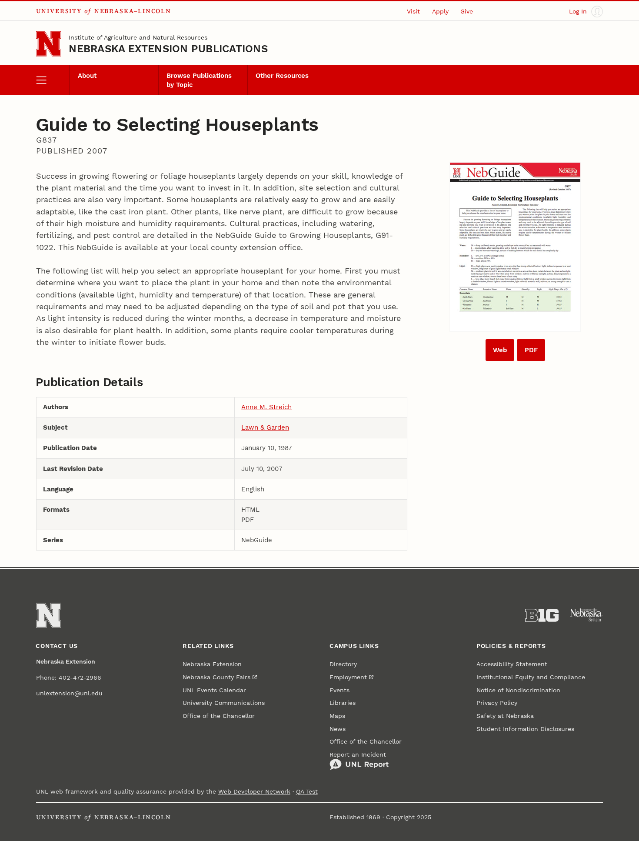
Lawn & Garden (265, 427)
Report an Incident (357, 754)
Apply (440, 11)
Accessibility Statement (511, 664)
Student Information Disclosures (525, 728)
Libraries (342, 702)
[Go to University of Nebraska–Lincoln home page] (48, 44)
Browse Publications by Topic (199, 80)
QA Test (307, 791)
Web (500, 350)
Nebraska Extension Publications (168, 48)
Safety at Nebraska (505, 715)
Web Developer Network (254, 791)
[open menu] (53, 80)
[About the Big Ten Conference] (542, 615)
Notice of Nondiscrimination (518, 690)
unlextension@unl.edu (69, 693)
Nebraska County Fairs (216, 677)
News (337, 728)
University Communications (224, 702)
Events (339, 690)
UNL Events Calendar (214, 690)
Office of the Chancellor (219, 715)
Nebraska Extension (212, 664)
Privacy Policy (496, 702)
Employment (348, 677)
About (87, 76)
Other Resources (282, 76)
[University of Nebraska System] (586, 615)
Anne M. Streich (266, 407)
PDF (531, 350)
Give (466, 11)
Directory (343, 664)
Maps (337, 715)
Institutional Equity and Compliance (530, 677)
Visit (413, 11)
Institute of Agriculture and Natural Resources (138, 37)
